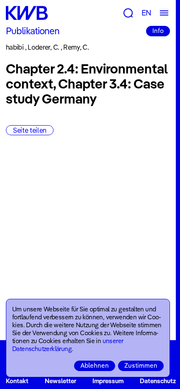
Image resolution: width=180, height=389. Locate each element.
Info (158, 31)
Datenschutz (158, 381)
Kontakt (17, 381)
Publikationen (33, 31)
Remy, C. (76, 47)
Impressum (108, 381)
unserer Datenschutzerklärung (67, 345)
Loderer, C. (43, 47)
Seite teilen (29, 130)
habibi (14, 47)
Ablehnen (94, 365)
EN (146, 13)
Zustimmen (140, 365)
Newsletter (60, 381)
